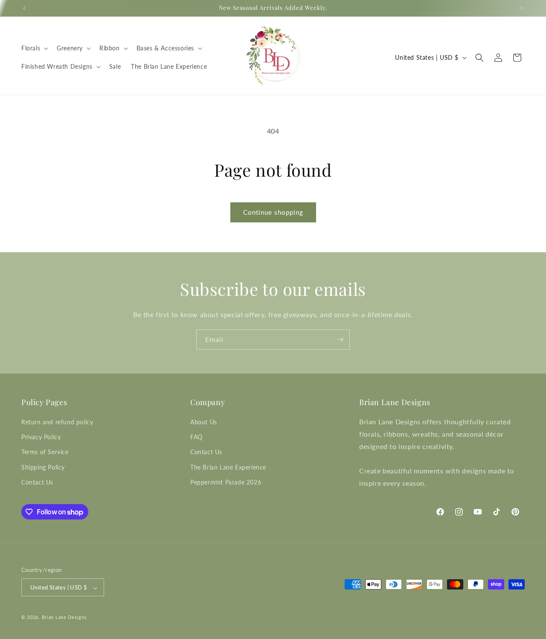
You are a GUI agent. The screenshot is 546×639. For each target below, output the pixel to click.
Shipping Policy (43, 467)
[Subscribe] (340, 340)
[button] (34, 48)
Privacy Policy (41, 437)
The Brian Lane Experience (228, 467)
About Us (203, 422)
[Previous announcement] (24, 8)
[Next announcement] (521, 8)
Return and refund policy (57, 422)
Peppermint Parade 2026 (225, 482)
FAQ (196, 437)
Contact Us (37, 482)
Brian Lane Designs (64, 617)
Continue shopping (273, 212)
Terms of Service (45, 452)
